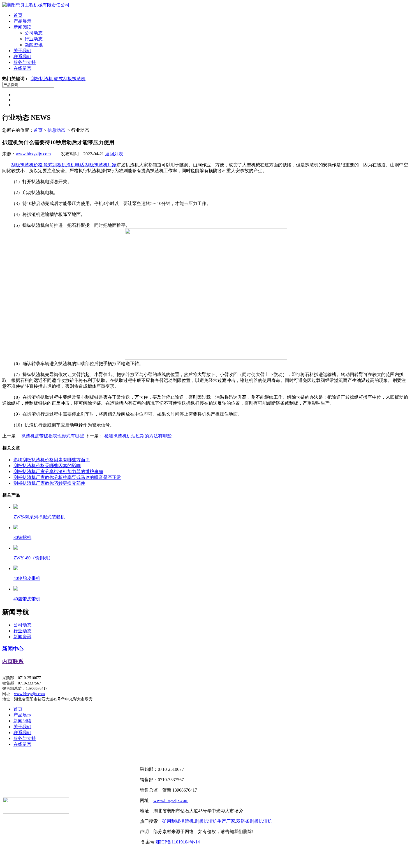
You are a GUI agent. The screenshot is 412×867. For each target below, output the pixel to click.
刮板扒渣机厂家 (101, 164)
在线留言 (22, 68)
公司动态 (34, 33)
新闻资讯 (34, 44)
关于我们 (22, 50)
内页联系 (13, 661)
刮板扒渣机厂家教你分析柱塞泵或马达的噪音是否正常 (67, 477)
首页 (17, 15)
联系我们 (22, 56)
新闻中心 (13, 649)
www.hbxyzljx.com (33, 153)
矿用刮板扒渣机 (178, 821)
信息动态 (56, 130)
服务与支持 (24, 62)
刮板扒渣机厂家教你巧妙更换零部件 (49, 483)
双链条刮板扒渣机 (254, 821)
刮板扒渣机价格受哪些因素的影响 (47, 465)
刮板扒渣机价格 (27, 164)
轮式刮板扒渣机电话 (64, 164)
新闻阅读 (22, 27)
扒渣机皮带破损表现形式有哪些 (52, 436)
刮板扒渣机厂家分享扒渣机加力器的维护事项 (58, 471)
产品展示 (22, 21)
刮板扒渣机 (42, 78)
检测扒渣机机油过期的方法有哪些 (137, 436)
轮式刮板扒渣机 (69, 78)
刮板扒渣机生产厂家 (215, 821)
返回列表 (114, 153)
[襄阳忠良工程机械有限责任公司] (36, 5)
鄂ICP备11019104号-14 (178, 842)
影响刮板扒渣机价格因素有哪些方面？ (51, 459)
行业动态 (34, 38)
